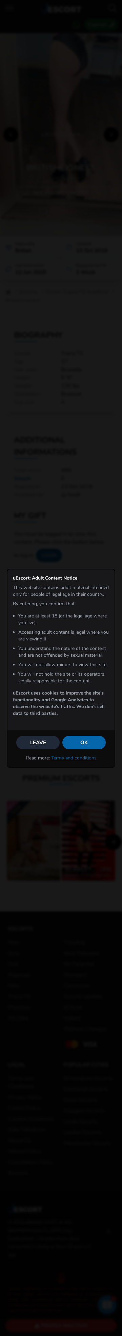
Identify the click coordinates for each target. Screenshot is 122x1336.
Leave (38, 742)
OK (84, 742)
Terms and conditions (74, 758)
